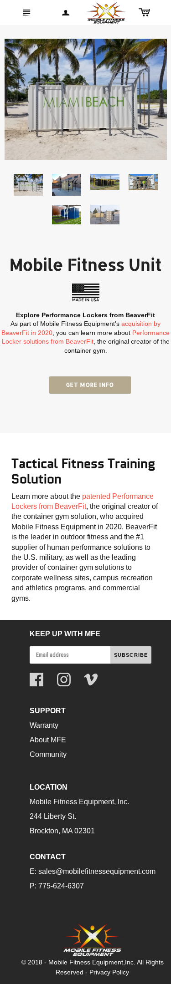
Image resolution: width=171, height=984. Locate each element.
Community (48, 754)
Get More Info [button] (90, 384)
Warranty (44, 725)
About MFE (48, 740)
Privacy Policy (109, 972)
